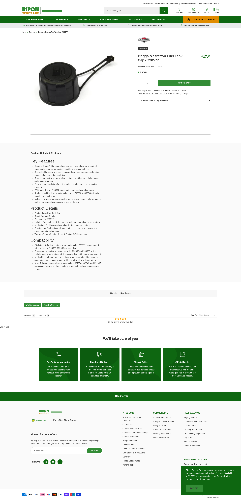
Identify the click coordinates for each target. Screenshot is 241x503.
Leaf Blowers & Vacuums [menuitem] (134, 453)
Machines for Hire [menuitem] (161, 438)
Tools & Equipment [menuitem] (109, 19)
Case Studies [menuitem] (190, 426)
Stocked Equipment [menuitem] (162, 417)
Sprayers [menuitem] (127, 457)
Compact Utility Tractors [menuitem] (163, 422)
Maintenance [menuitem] (135, 19)
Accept (194, 488)
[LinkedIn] (45, 461)
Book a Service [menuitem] (190, 442)
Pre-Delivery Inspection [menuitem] (194, 434)
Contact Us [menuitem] (174, 4)
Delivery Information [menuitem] (193, 430)
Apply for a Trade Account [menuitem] (195, 464)
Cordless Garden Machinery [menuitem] (135, 433)
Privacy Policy (223, 476)
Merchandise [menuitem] (158, 19)
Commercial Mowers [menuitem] (162, 430)
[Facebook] (60, 461)
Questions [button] (42, 315)
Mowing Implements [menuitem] (162, 434)
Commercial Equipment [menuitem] (203, 19)
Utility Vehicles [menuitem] (159, 426)
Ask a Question (52, 305)
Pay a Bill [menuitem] (188, 438)
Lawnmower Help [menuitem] (161, 4)
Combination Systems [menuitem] (132, 429)
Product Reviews (120, 293)
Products (32, 32)
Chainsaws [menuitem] (128, 425)
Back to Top (121, 396)
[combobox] (132, 10)
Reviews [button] (27, 315)
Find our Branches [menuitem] (192, 446)
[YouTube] (52, 461)
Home (24, 32)
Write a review (33, 305)
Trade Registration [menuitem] (205, 4)
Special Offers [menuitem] (148, 4)
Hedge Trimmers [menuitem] (130, 441)
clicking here (204, 479)
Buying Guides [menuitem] (190, 417)
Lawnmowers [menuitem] (61, 19)
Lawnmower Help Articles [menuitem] (195, 422)
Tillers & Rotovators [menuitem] (131, 461)
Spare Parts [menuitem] (84, 19)
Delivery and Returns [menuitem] (188, 4)
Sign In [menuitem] (216, 4)
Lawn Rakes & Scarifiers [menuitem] (133, 449)
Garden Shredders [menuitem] (131, 437)
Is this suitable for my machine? (154, 100)
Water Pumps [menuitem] (128, 465)
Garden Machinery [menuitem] (35, 19)
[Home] (42, 10)
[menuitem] (45, 461)
